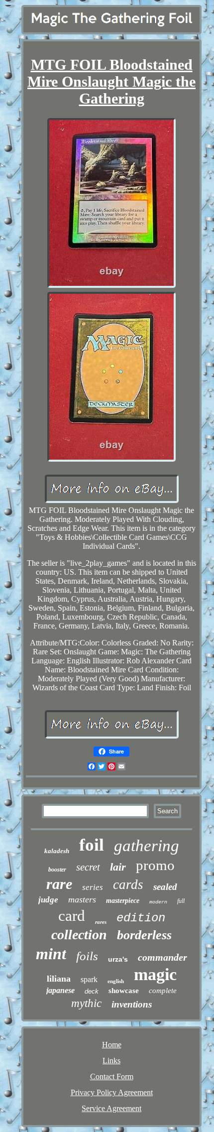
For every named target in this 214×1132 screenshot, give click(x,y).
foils (87, 956)
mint (51, 954)
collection (79, 934)
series (92, 887)
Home (111, 1044)
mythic (86, 1003)
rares (101, 922)
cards (128, 884)
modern (158, 902)
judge (48, 899)
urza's (118, 959)
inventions (131, 1004)
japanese (60, 990)
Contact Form (111, 1076)
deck (92, 991)
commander (162, 957)
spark (89, 979)
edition (140, 918)
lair (118, 867)
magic (155, 974)
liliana (59, 979)
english (115, 981)
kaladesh (56, 851)
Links (111, 1060)
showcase (123, 991)
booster (57, 869)
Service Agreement (111, 1108)
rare (59, 884)
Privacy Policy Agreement (112, 1092)
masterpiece (122, 900)
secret (88, 867)
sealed (165, 886)
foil (91, 845)
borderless (144, 935)
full (181, 900)
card (71, 915)
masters (82, 899)
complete (163, 991)
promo (155, 865)
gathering (146, 846)
